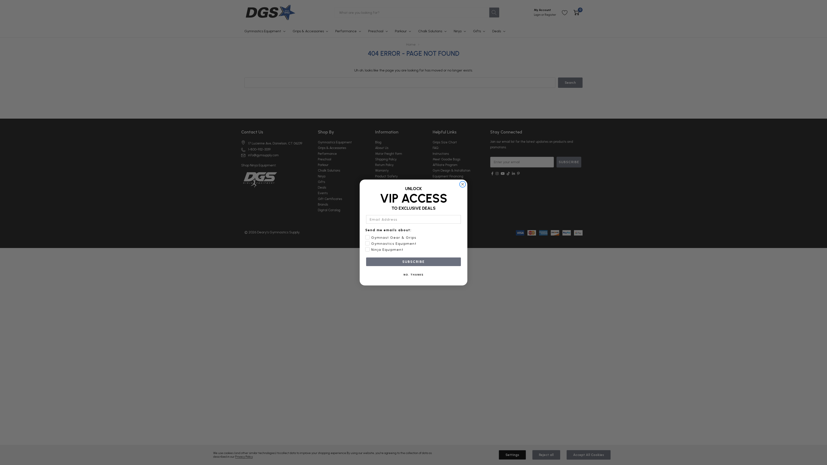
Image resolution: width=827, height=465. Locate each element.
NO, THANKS (414, 274)
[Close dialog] (462, 184)
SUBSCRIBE (413, 262)
